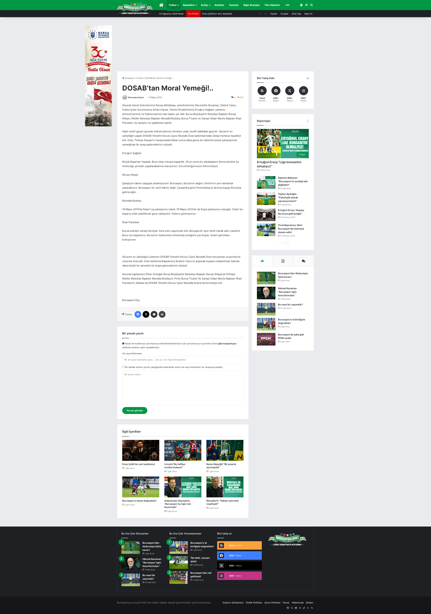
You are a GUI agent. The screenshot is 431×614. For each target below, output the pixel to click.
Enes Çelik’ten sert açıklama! (138, 464)
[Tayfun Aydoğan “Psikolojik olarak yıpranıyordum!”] (266, 198)
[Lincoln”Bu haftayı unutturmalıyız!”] (182, 450)
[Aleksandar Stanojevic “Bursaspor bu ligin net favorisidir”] (182, 486)
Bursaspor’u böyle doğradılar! (139, 500)
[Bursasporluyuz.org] (135, 8)
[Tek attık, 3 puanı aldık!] (178, 562)
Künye (286, 602)
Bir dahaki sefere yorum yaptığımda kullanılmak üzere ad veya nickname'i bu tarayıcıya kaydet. (173, 367)
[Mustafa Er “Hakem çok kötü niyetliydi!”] (224, 486)
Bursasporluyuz (136, 97)
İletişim (309, 602)
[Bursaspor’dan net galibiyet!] (178, 577)
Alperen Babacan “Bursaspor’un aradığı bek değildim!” (293, 181)
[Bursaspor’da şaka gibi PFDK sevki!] (266, 339)
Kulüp (204, 5)
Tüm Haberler (272, 5)
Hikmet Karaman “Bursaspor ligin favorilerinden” (287, 292)
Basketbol (188, 5)
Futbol (172, 5)
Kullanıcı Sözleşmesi (233, 602)
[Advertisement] (215, 45)
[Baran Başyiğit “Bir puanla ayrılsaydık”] (224, 450)
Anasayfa (129, 78)
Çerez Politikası (272, 602)
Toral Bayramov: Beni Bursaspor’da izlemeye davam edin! (291, 229)
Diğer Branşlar (251, 5)
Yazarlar (234, 5)
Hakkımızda (298, 602)
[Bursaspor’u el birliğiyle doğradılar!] (266, 324)
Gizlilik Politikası (254, 602)
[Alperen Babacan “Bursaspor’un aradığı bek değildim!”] (266, 182)
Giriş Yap (296, 13)
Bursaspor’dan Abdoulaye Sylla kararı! (151, 546)
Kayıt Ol (308, 13)
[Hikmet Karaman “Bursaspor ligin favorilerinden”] (266, 293)
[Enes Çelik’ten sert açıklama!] (140, 450)
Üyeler (273, 13)
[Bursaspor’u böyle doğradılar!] (140, 486)
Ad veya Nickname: (132, 353)
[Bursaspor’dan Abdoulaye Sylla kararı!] (266, 278)
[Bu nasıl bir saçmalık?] (266, 309)
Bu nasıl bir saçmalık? (290, 304)
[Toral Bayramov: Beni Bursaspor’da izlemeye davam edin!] (266, 229)
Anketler (219, 5)
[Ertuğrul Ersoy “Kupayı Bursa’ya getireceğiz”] (266, 214)
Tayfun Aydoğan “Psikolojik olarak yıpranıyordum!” (288, 197)
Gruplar (284, 13)
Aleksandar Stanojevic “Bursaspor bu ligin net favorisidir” (177, 503)
